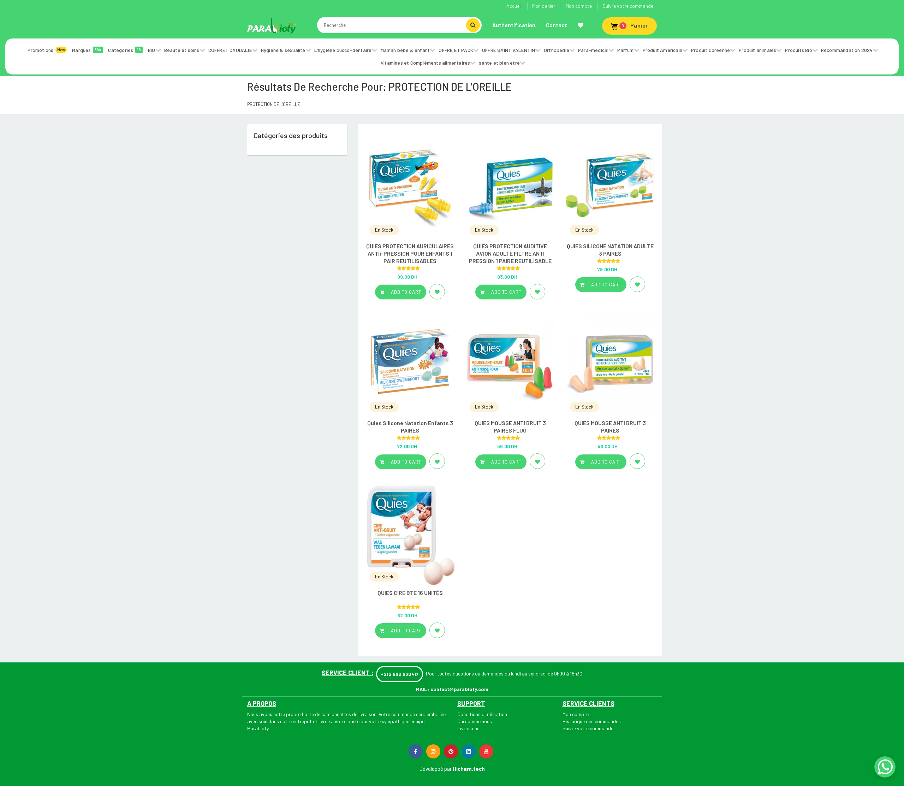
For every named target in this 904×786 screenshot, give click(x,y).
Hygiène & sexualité (283, 50)
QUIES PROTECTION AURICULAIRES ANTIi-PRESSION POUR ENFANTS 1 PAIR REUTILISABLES (410, 253)
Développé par (435, 769)
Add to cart (405, 292)
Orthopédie (556, 50)
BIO (151, 50)
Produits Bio (798, 50)
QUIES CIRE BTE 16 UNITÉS (410, 592)
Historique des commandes (592, 721)
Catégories (124, 50)
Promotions (46, 50)
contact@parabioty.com (459, 689)
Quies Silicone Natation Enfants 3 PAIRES (410, 426)
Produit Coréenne (710, 50)
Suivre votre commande (627, 6)
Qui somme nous (474, 721)
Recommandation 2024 (847, 50)
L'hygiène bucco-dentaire (343, 50)
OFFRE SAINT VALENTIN (508, 50)
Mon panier (543, 6)
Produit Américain (662, 50)
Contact (556, 25)
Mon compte (579, 6)
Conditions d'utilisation (482, 714)
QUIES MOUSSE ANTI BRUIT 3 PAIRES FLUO (510, 426)
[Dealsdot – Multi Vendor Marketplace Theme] (272, 26)
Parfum (625, 50)
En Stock (384, 230)
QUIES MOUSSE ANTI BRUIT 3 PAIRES (610, 426)
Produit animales (757, 50)
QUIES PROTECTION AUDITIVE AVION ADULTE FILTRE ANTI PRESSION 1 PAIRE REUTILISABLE (510, 253)
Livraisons (468, 728)
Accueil (514, 6)
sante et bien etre (499, 63)
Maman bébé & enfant (405, 50)
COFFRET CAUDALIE (230, 50)
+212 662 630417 (399, 674)
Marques (86, 50)
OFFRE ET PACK (456, 50)
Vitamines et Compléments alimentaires (425, 63)
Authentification (513, 25)
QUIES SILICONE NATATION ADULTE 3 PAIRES (610, 250)
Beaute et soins (182, 50)
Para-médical (593, 50)
